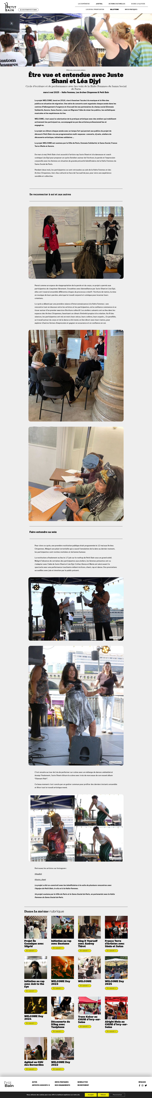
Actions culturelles (117, 4)
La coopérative (84, 4)
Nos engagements (62, 1085)
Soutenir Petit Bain (29, 10)
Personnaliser (117, 1095)
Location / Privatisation (95, 9)
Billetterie (114, 9)
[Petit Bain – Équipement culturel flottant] (10, 6)
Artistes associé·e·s (41, 1085)
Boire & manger (138, 4)
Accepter (91, 1095)
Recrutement (83, 1085)
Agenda (99, 4)
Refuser (103, 1095)
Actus (34, 1082)
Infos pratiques (131, 9)
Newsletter (83, 1082)
